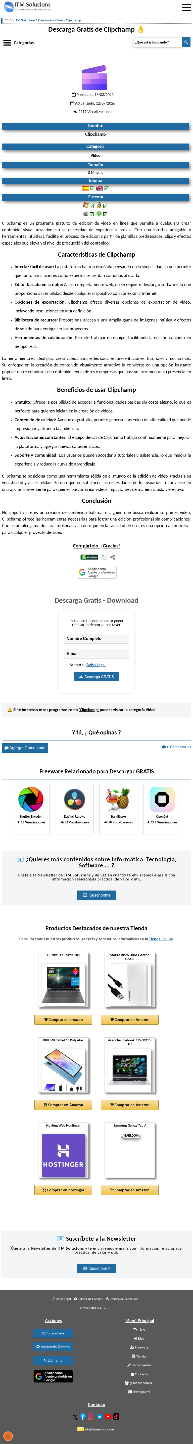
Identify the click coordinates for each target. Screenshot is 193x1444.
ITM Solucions (25, 20)
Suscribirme (100, 895)
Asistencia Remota (55, 1347)
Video (151, 710)
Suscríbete (55, 1333)
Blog (140, 1339)
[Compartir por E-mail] (104, 557)
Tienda (140, 1357)
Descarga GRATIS (98, 677)
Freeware (141, 1347)
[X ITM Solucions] (76, 1416)
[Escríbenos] (8, 1437)
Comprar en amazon (65, 1020)
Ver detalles (65, 985)
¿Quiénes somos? (141, 1383)
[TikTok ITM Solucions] (117, 1415)
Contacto (141, 1374)
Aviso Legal (96, 665)
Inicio (141, 1330)
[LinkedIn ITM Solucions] (100, 1415)
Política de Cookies (90, 1299)
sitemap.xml (141, 1392)
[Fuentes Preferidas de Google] (97, 573)
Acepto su (88, 665)
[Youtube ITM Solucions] (108, 1415)
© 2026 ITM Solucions (95, 1308)
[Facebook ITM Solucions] (83, 1415)
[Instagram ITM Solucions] (91, 1415)
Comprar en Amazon (132, 1020)
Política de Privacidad (123, 1299)
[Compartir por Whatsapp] (89, 557)
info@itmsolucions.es (99, 1429)
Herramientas (141, 1365)
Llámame (55, 1360)
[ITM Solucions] (27, 7)
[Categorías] (7, 42)
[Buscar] (186, 42)
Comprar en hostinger (65, 1190)
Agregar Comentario (27, 748)
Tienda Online (161, 939)
